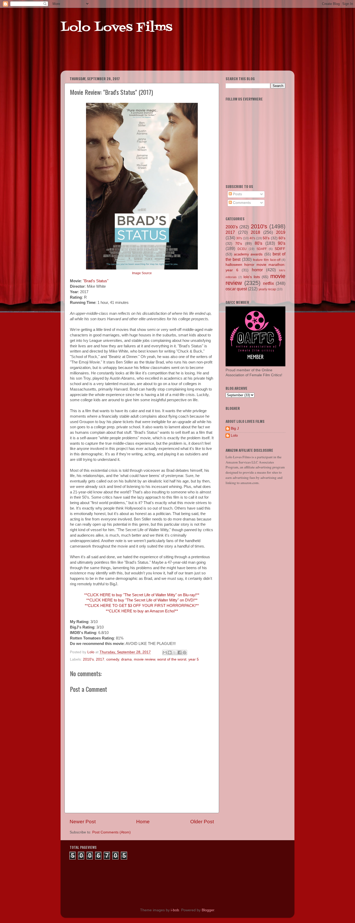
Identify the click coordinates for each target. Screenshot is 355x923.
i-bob (175, 910)
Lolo (234, 435)
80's (258, 243)
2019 (280, 232)
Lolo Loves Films (116, 28)
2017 (100, 659)
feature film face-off (266, 260)
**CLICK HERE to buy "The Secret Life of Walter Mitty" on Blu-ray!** (141, 595)
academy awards (248, 254)
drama (126, 659)
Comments (241, 203)
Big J (235, 428)
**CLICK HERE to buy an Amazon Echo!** (142, 611)
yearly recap (267, 289)
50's (266, 238)
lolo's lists (252, 277)
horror (257, 269)
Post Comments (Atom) (111, 832)
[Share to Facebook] (179, 652)
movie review (144, 659)
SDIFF (280, 249)
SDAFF (262, 249)
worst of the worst (171, 659)
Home (143, 821)
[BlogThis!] (169, 652)
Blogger (208, 910)
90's (281, 243)
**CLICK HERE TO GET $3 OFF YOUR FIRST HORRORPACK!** (142, 606)
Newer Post (83, 821)
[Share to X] (174, 652)
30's (239, 238)
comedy (112, 659)
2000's (232, 226)
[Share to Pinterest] (184, 652)
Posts (237, 194)
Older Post (202, 821)
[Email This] (164, 652)
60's (282, 238)
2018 (255, 232)
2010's (88, 659)
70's (238, 244)
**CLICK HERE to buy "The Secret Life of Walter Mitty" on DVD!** (142, 600)
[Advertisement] (160, 57)
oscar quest (236, 288)
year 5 (193, 659)
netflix (268, 283)
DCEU (242, 249)
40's (252, 238)
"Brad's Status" (95, 281)
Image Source (142, 273)
